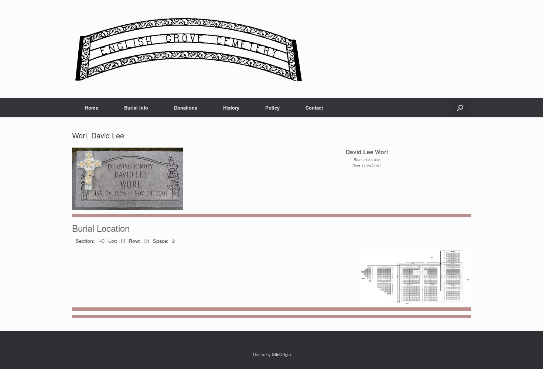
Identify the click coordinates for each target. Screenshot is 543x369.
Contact (314, 107)
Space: (160, 240)
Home (91, 107)
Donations (185, 107)
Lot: (112, 240)
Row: (134, 240)
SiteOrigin (281, 354)
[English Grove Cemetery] (187, 49)
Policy (272, 107)
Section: (85, 240)
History (231, 107)
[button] (460, 107)
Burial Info (136, 107)
